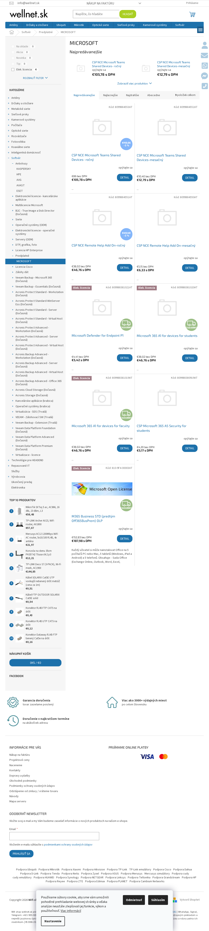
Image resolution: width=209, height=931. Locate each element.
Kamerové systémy (23, 120)
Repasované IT (20, 466)
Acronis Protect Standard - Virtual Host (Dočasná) (39, 320)
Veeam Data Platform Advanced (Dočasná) (35, 439)
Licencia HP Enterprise (29, 250)
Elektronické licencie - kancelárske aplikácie (37, 198)
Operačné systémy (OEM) (31, 225)
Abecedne (153, 95)
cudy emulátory (22, 878)
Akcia (22, 52)
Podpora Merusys (131, 874)
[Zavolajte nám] (205, 86)
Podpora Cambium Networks (147, 881)
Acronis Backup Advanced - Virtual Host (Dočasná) (39, 374)
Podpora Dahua (182, 870)
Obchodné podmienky (23, 781)
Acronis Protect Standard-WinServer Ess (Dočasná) (38, 302)
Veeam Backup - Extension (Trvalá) (36, 423)
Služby (15, 471)
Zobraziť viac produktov (132, 83)
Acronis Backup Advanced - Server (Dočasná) (37, 365)
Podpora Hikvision (94, 870)
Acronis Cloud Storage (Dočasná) (36, 390)
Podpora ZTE (75, 881)
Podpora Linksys (116, 878)
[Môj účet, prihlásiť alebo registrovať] (205, 46)
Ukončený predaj (21, 482)
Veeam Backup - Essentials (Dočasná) (38, 287)
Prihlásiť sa (21, 853)
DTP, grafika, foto (26, 245)
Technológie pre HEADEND (27, 460)
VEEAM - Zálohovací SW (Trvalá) (34, 417)
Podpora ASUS (110, 874)
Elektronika (18, 488)
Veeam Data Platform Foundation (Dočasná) (36, 430)
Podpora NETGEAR (92, 878)
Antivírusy (22, 164)
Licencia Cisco (24, 267)
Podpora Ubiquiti (26, 870)
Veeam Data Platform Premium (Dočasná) (34, 448)
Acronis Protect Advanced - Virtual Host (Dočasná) (39, 347)
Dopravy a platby (19, 776)
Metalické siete (20, 109)
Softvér (16, 158)
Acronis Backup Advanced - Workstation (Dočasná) (32, 356)
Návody (14, 796)
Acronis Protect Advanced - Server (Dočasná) (37, 338)
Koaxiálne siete (20, 147)
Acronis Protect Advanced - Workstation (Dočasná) (32, 329)
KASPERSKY (24, 169)
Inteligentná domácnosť (26, 153)
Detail (124, 177)
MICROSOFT (24, 261)
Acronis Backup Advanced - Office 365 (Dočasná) (39, 383)
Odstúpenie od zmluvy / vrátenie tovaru (33, 791)
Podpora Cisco (162, 870)
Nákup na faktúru (100, 3)
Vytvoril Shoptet (190, 900)
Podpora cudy (180, 874)
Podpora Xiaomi (71, 870)
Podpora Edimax (95, 881)
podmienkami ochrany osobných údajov (68, 845)
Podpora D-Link (29, 874)
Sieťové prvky (20, 114)
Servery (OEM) (24, 239)
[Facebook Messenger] (204, 76)
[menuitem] (13, 25)
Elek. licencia (26, 70)
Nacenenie (15, 765)
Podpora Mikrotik (49, 870)
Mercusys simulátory (157, 874)
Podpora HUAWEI (44, 878)
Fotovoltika (18, 142)
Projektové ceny (19, 760)
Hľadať (128, 14)
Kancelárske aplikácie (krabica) (34, 401)
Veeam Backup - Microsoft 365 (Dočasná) (34, 279)
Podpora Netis (70, 874)
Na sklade (24, 46)
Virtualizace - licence (28, 455)
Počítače (16, 125)
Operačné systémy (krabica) (33, 406)
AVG (19, 180)
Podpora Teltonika (139, 878)
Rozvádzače (19, 136)
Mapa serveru (17, 801)
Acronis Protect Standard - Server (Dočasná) (36, 311)
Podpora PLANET (117, 881)
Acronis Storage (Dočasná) (32, 395)
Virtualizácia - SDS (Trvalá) (31, 412)
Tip (20, 64)
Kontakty (14, 770)
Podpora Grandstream (166, 878)
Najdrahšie (132, 95)
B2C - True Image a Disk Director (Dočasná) (35, 212)
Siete (19, 219)
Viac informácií (71, 911)
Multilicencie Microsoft (29, 205)
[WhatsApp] (205, 66)
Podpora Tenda (50, 874)
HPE (19, 174)
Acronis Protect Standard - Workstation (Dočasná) (39, 294)
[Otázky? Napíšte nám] (204, 56)
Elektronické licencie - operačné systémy (35, 232)
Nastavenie (52, 921)
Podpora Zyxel (90, 874)
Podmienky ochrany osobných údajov (32, 786)
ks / (35, 662)
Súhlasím (158, 900)
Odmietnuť (134, 900)
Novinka (23, 58)
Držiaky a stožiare (22, 103)
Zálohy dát (22, 272)
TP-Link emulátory (140, 870)
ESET (20, 191)
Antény (15, 98)
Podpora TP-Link (117, 870)
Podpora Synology (67, 878)
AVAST (21, 185)
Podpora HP (189, 878)
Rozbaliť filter (33, 78)
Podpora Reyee (55, 881)
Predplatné (22, 256)
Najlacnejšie (110, 95)
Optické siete (19, 131)
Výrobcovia (18, 477)
